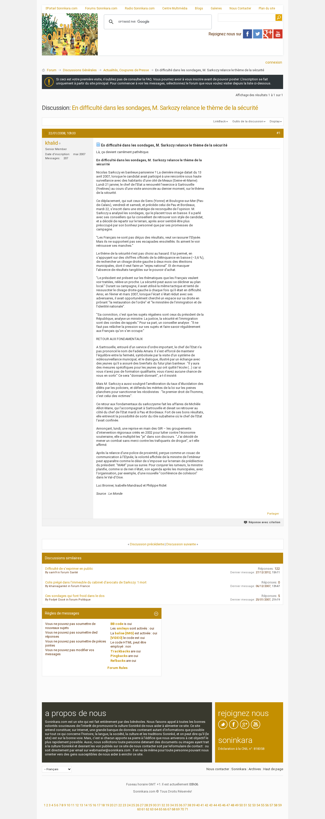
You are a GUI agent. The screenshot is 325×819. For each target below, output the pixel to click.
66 (165, 809)
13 (81, 805)
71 (186, 809)
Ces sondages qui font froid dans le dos (75, 596)
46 (223, 805)
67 (169, 809)
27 (141, 805)
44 (215, 805)
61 (143, 809)
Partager (273, 513)
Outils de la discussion (247, 121)
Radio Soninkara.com (140, 8)
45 (219, 805)
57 (271, 805)
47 (228, 805)
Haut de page (273, 769)
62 (147, 809)
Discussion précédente (147, 544)
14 (85, 805)
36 (180, 805)
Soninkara (238, 769)
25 (133, 805)
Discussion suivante (181, 544)
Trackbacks (120, 651)
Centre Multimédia (174, 8)
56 (267, 805)
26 (137, 805)
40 (198, 805)
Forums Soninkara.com (101, 8)
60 (139, 809)
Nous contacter (217, 769)
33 (167, 805)
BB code (116, 624)
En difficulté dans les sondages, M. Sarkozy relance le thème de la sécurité (165, 107)
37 (185, 805)
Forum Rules (117, 668)
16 (94, 805)
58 (275, 805)
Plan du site (267, 8)
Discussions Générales (80, 70)
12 (77, 805)
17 (98, 805)
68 (173, 809)
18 (103, 805)
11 (72, 805)
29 (150, 805)
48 (232, 805)
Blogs (199, 8)
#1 (278, 133)
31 (159, 805)
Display (275, 121)
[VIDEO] (116, 638)
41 (202, 805)
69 (178, 809)
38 (189, 805)
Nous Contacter (240, 8)
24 (129, 805)
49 (236, 805)
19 (107, 805)
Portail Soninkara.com (62, 8)
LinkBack (219, 121)
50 (241, 805)
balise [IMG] (124, 633)
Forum (51, 70)
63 (152, 809)
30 (154, 805)
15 (90, 805)
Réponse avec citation (264, 522)
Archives (255, 769)
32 (163, 805)
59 (280, 805)
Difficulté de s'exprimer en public (69, 569)
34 (172, 805)
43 (211, 805)
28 (146, 805)
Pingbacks (118, 656)
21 (116, 805)
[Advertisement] (190, 51)
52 (249, 805)
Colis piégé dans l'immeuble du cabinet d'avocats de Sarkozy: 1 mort (96, 582)
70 (182, 809)
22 (120, 805)
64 (156, 809)
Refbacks (117, 661)
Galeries (216, 8)
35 (176, 805)
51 (245, 805)
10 (68, 805)
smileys (123, 628)
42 (206, 805)
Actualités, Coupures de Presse (126, 70)
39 (193, 805)
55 (262, 805)
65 (160, 809)
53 (254, 805)
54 (258, 805)
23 (124, 805)
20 (111, 805)
